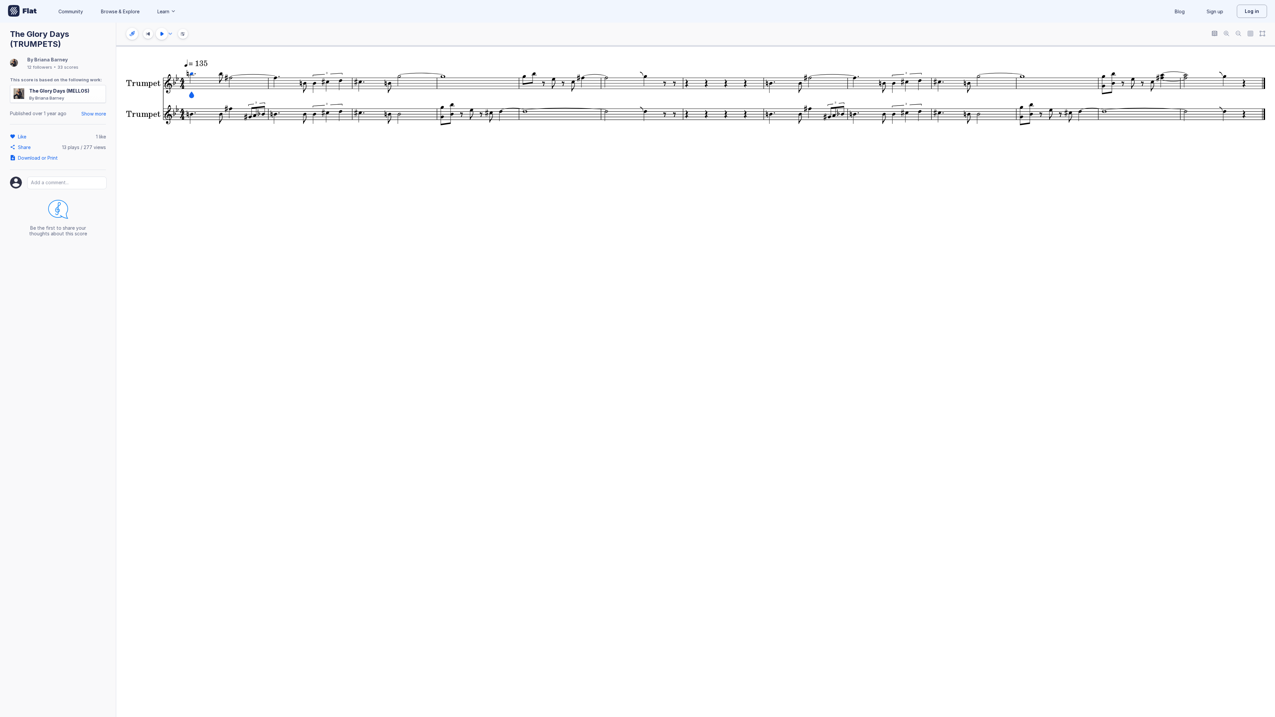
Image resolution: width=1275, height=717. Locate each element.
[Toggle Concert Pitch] (1215, 34)
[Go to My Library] (22, 11)
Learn (163, 11)
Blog (1180, 11)
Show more (93, 114)
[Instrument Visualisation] (183, 34)
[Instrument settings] (132, 34)
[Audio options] (170, 34)
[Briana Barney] (14, 63)
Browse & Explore (120, 11)
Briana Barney (51, 59)
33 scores (67, 67)
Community (70, 11)
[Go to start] (148, 34)
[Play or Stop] (162, 34)
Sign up (1215, 11)
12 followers (39, 67)
